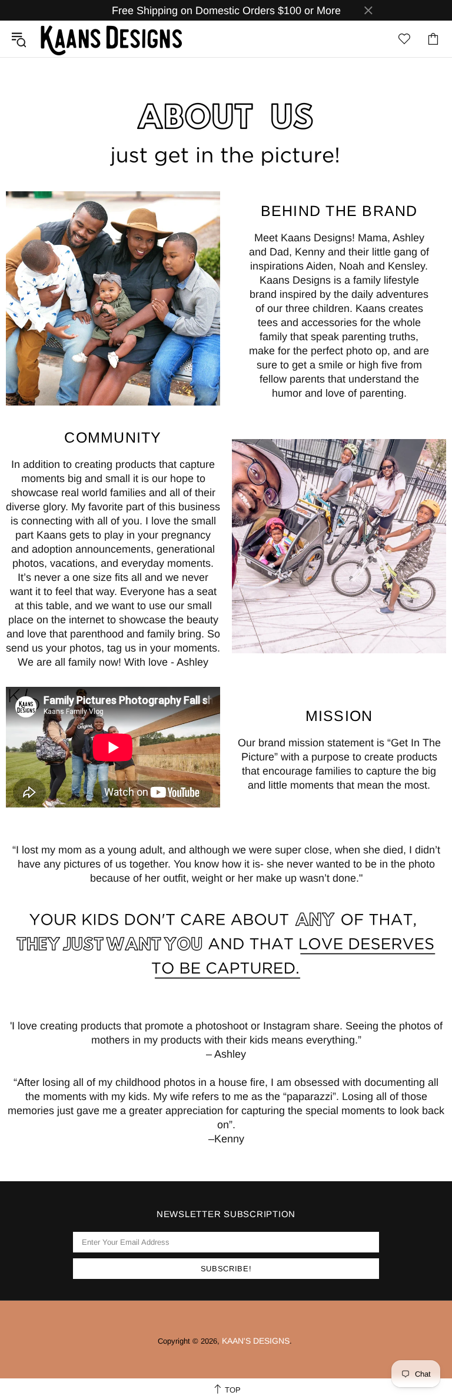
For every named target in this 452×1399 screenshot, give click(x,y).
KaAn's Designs (111, 39)
